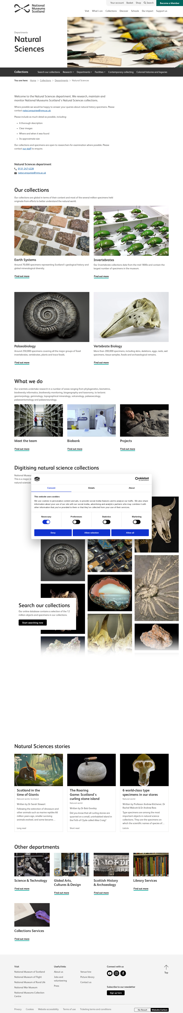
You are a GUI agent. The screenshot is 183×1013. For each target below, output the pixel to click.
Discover (124, 11)
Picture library (87, 977)
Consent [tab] (51, 488)
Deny (53, 532)
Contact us (85, 982)
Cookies (30, 1009)
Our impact (147, 11)
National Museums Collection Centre (29, 994)
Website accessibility (48, 1009)
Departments (21, 32)
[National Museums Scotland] (29, 8)
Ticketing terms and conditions (95, 1009)
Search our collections (49, 72)
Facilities (99, 72)
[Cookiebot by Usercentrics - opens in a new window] (137, 479)
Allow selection (91, 532)
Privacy (18, 1009)
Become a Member (169, 3)
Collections (111, 11)
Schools (135, 11)
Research (67, 72)
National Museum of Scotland (29, 971)
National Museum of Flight (28, 977)
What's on (97, 11)
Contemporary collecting (121, 72)
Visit (87, 11)
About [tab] (132, 488)
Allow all (130, 532)
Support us (161, 11)
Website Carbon (159, 1010)
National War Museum (25, 987)
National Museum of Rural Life (29, 982)
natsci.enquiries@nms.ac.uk (37, 110)
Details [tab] (91, 488)
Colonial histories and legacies (152, 72)
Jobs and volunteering (60, 979)
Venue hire (85, 971)
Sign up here (116, 993)
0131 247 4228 (26, 168)
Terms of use (69, 1009)
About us (58, 971)
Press (56, 986)
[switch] (76, 522)
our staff (27, 148)
